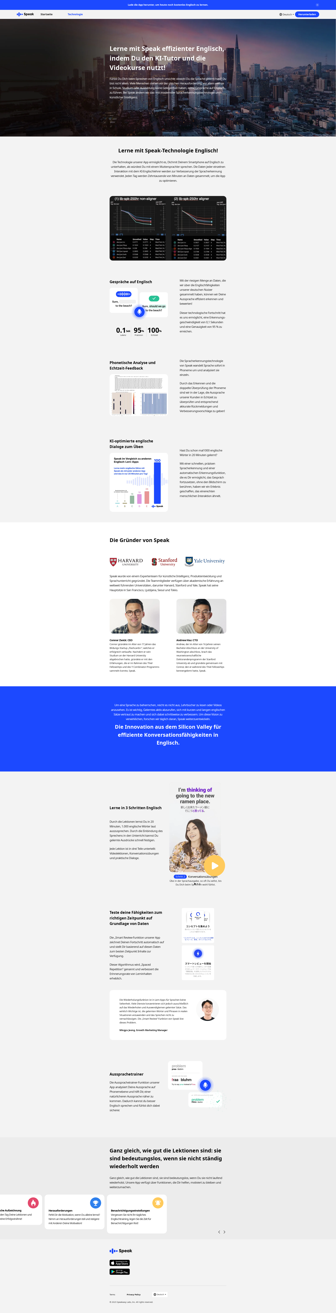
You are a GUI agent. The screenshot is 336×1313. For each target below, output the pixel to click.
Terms (112, 1294)
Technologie (75, 14)
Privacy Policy (134, 1294)
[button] (286, 14)
